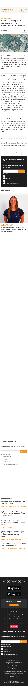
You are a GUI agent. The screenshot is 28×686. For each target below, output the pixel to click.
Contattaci (14, 626)
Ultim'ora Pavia (20, 619)
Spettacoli (24, 506)
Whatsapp (9, 617)
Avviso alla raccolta (14, 676)
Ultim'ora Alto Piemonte (9, 621)
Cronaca (3, 517)
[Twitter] (8, 581)
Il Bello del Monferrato (10, 506)
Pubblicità (22, 615)
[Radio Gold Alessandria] (7, 10)
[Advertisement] (14, 250)
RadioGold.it (17, 680)
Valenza (20, 539)
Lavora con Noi (21, 623)
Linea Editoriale (14, 665)
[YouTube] (12, 581)
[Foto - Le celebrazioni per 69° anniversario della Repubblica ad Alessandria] (14, 43)
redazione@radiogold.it (19, 682)
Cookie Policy (17, 660)
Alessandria (8, 18)
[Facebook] (4, 581)
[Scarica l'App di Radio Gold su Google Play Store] (14, 594)
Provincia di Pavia (5, 550)
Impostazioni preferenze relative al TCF (14, 673)
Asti (10, 508)
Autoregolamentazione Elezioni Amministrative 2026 (14, 671)
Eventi (2, 18)
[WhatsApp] (23, 581)
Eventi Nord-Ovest (9, 181)
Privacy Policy (19, 183)
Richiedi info (14, 605)
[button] (26, 193)
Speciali (19, 506)
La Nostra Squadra (14, 615)
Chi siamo (5, 615)
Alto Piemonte (9, 548)
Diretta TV (13, 623)
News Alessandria (9, 176)
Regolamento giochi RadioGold (14, 667)
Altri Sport (3, 225)
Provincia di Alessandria (12, 539)
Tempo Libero (5, 508)
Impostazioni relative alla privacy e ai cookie (14, 675)
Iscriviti (21, 171)
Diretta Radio (6, 623)
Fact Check (14, 668)
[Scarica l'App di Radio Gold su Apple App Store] (14, 588)
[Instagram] (15, 581)
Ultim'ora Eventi (21, 621)
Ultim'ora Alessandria (9, 619)
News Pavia (7, 178)
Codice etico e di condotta (14, 664)
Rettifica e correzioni (14, 670)
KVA (18, 684)
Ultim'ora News (17, 617)
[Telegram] (19, 581)
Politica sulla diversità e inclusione (14, 662)
